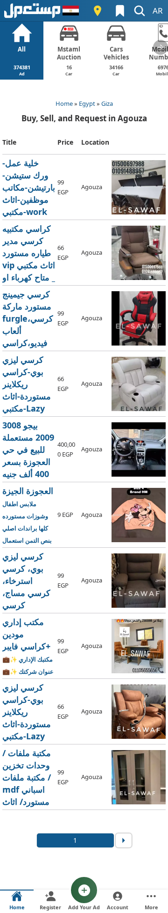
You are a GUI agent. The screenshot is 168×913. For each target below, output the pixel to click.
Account (117, 907)
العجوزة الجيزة (27, 515)
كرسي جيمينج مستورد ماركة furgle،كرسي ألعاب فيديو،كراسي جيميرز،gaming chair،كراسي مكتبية (28, 318)
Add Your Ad (84, 907)
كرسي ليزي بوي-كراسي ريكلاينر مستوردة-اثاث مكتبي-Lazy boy (28, 384)
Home (64, 103)
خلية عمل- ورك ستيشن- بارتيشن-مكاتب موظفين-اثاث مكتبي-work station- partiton (28, 187)
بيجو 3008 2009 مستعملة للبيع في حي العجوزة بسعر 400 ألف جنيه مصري (28, 450)
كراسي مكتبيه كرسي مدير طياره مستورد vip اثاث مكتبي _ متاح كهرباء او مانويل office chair (28, 253)
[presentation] (160, 47)
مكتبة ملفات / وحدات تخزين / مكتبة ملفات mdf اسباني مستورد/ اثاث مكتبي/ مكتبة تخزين (28, 777)
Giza (107, 103)
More (151, 907)
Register (50, 907)
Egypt (87, 103)
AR (158, 10)
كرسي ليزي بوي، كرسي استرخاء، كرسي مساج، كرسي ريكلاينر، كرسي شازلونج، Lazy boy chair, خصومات (28, 581)
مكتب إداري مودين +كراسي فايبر (28, 646)
